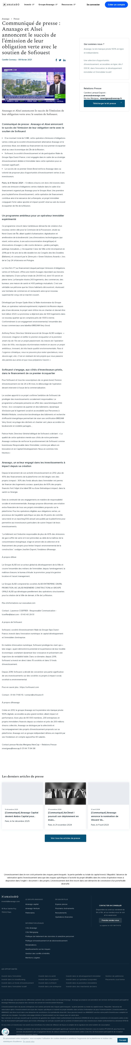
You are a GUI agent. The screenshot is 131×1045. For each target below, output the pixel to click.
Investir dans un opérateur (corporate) (81, 979)
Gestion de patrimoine (114, 976)
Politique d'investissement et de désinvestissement (46, 941)
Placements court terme (115, 979)
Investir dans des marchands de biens (81, 986)
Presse (16, 19)
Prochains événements (64, 908)
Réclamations (30, 945)
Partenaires (30, 913)
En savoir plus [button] (28, 1041)
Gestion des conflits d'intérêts (37, 953)
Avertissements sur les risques (37, 949)
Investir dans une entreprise (50, 986)
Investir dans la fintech (48, 983)
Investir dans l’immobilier (11, 976)
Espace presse (61, 904)
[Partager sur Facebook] (56, 60)
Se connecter (93, 4)
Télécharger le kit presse (104, 103)
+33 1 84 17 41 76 (115, 926)
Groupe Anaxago (46, 4)
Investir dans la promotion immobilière (81, 983)
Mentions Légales (32, 958)
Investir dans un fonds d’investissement (18, 983)
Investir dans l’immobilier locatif (14, 986)
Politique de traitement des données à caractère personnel (49, 936)
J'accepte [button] (122, 1040)
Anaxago (6, 19)
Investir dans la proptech (48, 979)
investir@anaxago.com (11, 901)
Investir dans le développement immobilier (83, 976)
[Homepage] (11, 4)
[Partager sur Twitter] (60, 60)
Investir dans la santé (47, 976)
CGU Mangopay (31, 932)
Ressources (67, 4)
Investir (27, 4)
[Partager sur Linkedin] (64, 60)
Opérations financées (64, 917)
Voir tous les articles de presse (65, 838)
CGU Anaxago (31, 928)
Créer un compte (116, 4)
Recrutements (61, 913)
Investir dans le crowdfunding (13, 979)
